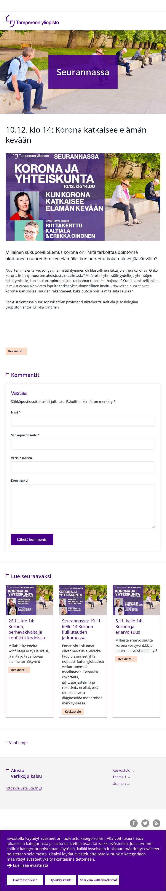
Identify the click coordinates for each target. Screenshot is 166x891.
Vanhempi (18, 742)
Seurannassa (83, 72)
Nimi (16, 412)
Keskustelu (16, 351)
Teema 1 (120, 776)
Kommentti (19, 480)
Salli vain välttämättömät (98, 880)
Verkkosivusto (21, 458)
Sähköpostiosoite (25, 435)
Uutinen (120, 783)
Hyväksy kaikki (61, 880)
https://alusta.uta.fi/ (22, 788)
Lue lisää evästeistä (30, 865)
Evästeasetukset (25, 880)
